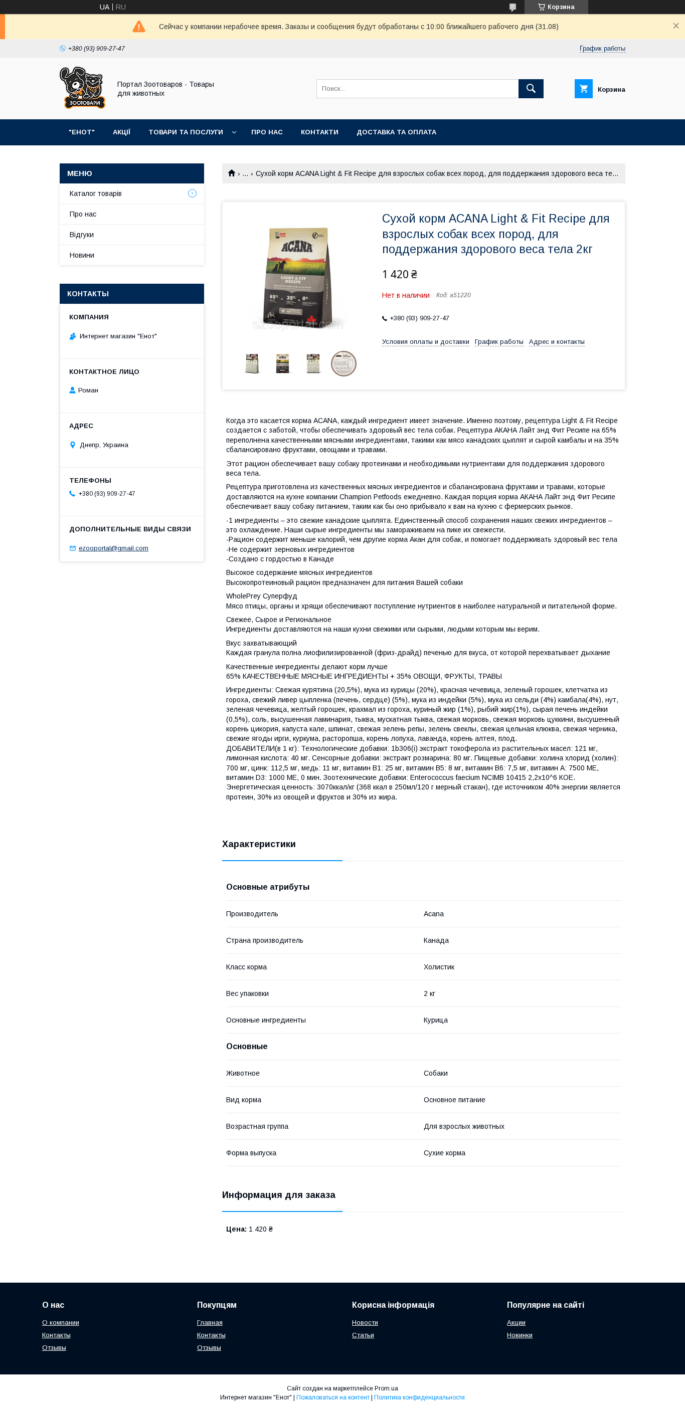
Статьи (363, 1335)
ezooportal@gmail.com (113, 548)
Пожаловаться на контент (333, 1397)
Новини (82, 255)
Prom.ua (386, 1388)
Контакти (319, 132)
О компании (60, 1322)
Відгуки (82, 235)
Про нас (267, 132)
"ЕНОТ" (82, 132)
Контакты (56, 1335)
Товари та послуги (185, 132)
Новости (365, 1322)
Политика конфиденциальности (419, 1397)
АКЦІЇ (121, 132)
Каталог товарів (96, 193)
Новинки (520, 1335)
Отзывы (54, 1347)
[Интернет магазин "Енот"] (82, 106)
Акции (516, 1322)
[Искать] (531, 88)
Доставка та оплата (396, 132)
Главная (210, 1322)
